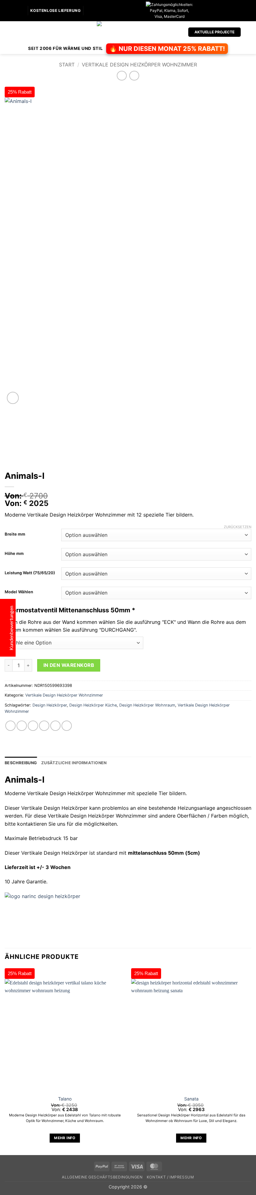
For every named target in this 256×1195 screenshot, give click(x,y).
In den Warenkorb (68, 665)
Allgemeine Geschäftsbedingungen (102, 1177)
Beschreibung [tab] (21, 762)
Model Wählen (19, 592)
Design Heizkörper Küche (93, 705)
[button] (8, 32)
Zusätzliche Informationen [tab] (73, 762)
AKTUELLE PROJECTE (214, 32)
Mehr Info (64, 1138)
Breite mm (15, 534)
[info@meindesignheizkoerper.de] (88, 10)
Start (67, 64)
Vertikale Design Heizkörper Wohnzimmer (139, 64)
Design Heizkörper (49, 705)
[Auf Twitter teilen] (33, 726)
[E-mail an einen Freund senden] (44, 726)
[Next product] (121, 75)
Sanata (191, 1098)
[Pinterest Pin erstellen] (55, 726)
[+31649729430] (98, 10)
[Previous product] (134, 75)
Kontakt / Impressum (170, 1177)
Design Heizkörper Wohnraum (147, 705)
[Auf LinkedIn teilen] (67, 726)
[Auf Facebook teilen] (22, 726)
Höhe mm (14, 553)
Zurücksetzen (237, 527)
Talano (65, 1098)
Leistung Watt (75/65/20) (30, 573)
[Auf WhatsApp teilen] (10, 726)
